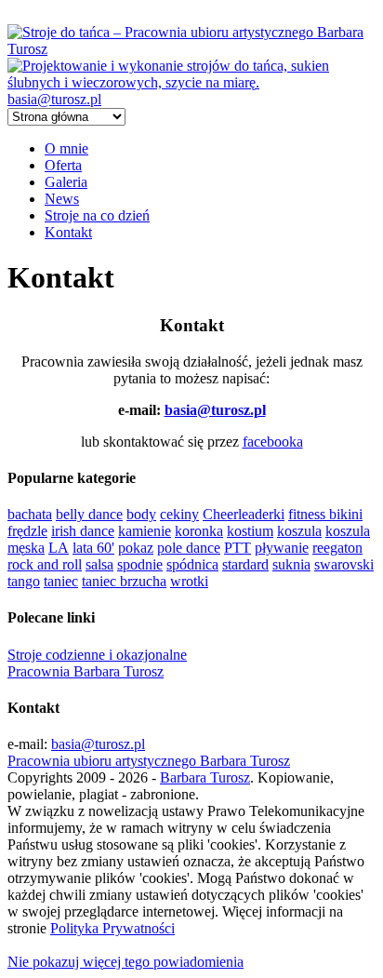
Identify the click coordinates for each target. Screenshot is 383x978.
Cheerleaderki (243, 514)
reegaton (337, 548)
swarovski (344, 564)
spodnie (140, 564)
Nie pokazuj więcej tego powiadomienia (125, 962)
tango (23, 581)
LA (58, 548)
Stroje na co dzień (97, 215)
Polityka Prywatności (112, 928)
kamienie (144, 531)
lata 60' (93, 548)
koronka (199, 531)
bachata (29, 514)
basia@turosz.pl (54, 99)
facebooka (273, 441)
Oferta (63, 165)
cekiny (179, 514)
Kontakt (68, 232)
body (141, 514)
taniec (61, 581)
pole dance (188, 548)
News (62, 199)
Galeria (66, 182)
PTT (237, 548)
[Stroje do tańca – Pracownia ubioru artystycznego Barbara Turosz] (191, 49)
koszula (299, 531)
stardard (245, 564)
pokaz (135, 548)
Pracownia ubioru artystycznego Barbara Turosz (148, 761)
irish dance (82, 531)
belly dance (89, 514)
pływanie (282, 548)
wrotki (189, 581)
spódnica (192, 564)
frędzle (27, 531)
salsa (99, 564)
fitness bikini (325, 514)
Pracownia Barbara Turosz (85, 671)
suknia (291, 564)
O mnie (66, 148)
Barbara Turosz (205, 777)
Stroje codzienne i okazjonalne (97, 655)
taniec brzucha (124, 581)
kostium (250, 531)
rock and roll (44, 564)
